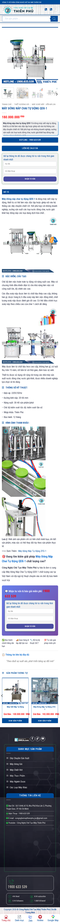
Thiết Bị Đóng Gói (21, 104)
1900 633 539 (24, 813)
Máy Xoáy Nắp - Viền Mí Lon (43, 104)
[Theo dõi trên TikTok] (37, 738)
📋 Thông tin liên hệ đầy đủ (15, 654)
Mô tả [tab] (6, 192)
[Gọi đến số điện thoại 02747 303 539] (50, 9)
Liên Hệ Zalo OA (30, 148)
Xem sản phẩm (15, 721)
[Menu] (56, 9)
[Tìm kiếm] (54, 19)
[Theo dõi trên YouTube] (42, 738)
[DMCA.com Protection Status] (22, 739)
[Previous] (6, 55)
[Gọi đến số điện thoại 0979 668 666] (45, 9)
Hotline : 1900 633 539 (30, 140)
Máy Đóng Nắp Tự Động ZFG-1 (32, 551)
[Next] (53, 55)
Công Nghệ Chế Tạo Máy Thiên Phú (30, 823)
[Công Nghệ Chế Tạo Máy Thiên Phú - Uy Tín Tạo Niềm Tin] (18, 9)
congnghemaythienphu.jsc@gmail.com (31, 818)
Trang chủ (7, 104)
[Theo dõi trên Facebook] (32, 738)
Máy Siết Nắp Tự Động (15, 707)
